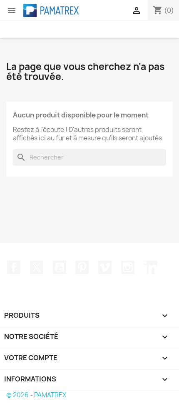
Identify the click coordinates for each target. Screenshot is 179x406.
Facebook (13, 267)
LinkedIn (150, 267)
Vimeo (105, 267)
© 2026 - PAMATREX (36, 395)
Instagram (127, 267)
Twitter (36, 267)
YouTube (59, 267)
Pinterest (82, 267)
